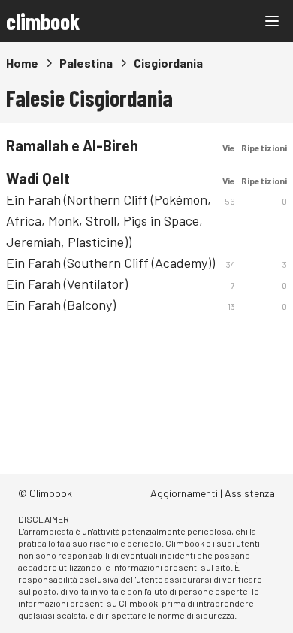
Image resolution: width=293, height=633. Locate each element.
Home (22, 63)
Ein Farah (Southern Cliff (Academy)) (110, 262)
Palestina (86, 63)
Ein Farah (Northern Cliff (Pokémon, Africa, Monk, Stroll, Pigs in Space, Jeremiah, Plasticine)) (108, 220)
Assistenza (250, 493)
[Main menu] (272, 21)
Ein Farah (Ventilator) (67, 283)
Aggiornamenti (184, 493)
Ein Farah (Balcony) (61, 304)
